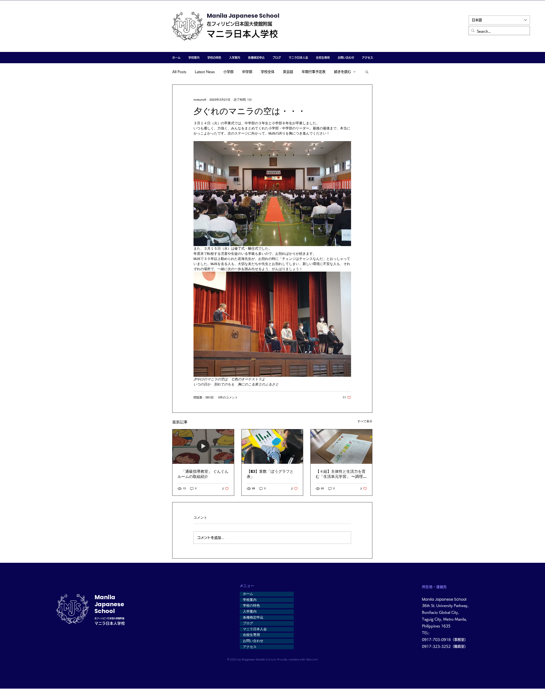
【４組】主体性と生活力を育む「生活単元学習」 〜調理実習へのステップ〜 (341, 474)
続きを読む (342, 71)
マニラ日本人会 (255, 629)
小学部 (228, 71)
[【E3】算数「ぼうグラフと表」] (272, 446)
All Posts (179, 71)
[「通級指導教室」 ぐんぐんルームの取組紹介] (203, 446)
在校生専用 (251, 635)
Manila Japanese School (243, 16)
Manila (105, 597)
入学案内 (250, 611)
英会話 (288, 71)
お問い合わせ (253, 641)
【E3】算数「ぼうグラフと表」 (270, 474)
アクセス (250, 647)
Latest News (205, 71)
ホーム (248, 594)
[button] (193, 57)
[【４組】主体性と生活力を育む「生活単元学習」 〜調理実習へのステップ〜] (341, 446)
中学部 (247, 71)
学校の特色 (251, 605)
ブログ (248, 623)
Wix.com (312, 659)
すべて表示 (364, 421)
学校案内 (250, 600)
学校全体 (267, 71)
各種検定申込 (253, 617)
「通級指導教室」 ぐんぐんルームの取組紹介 (203, 474)
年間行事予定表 (314, 71)
